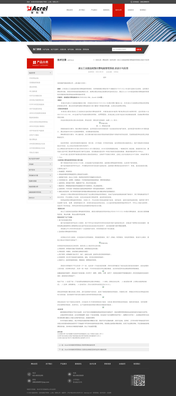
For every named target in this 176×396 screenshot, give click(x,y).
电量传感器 (33, 181)
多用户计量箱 (34, 135)
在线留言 (131, 10)
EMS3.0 (31, 198)
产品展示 (94, 10)
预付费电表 (33, 139)
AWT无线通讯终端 (35, 109)
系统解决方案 (33, 175)
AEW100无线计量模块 (37, 126)
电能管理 (32, 73)
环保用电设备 (34, 78)
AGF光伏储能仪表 (35, 96)
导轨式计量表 (34, 152)
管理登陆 (96, 393)
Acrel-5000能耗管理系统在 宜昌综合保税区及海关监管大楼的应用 (85, 349)
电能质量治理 (33, 186)
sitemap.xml (88, 393)
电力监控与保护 (34, 158)
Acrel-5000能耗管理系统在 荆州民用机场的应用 (80, 345)
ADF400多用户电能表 (36, 130)
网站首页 (70, 10)
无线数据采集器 (34, 82)
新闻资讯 (106, 10)
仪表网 (109, 393)
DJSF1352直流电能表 (36, 104)
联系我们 (143, 10)
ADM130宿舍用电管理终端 (38, 122)
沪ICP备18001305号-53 (75, 393)
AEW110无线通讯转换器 (37, 113)
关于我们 (82, 10)
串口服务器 (33, 91)
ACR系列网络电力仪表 (37, 148)
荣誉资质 (107, 364)
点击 (50, 73)
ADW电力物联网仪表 (36, 100)
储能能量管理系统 (35, 192)
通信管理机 (33, 87)
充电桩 (31, 164)
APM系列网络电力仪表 (37, 144)
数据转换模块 (34, 117)
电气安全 (32, 170)
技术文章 (119, 10)
